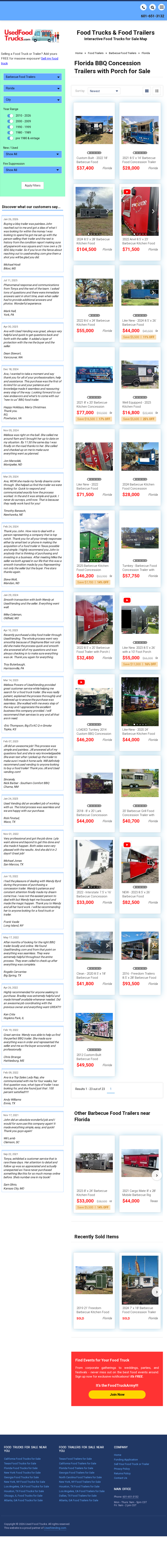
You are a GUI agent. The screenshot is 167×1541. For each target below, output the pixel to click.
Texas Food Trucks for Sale (20, 1463)
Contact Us (120, 1477)
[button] (107, 130)
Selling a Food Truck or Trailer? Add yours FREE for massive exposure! (29, 58)
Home (117, 1454)
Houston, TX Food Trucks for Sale (24, 1491)
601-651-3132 (130, 1496)
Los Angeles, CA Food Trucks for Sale (26, 1486)
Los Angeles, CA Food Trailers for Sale (81, 1491)
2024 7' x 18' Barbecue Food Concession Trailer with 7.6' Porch (139, 1312)
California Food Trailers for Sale (77, 1463)
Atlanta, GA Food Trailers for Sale (78, 1500)
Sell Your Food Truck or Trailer (131, 1464)
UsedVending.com (55, 1527)
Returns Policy (122, 1473)
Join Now (117, 1394)
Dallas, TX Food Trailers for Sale (78, 1495)
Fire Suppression (14, 163)
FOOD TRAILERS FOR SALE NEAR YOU (81, 1449)
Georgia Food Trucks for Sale (21, 1477)
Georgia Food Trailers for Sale (76, 1472)
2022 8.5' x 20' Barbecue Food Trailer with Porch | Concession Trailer (93, 652)
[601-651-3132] (143, 7)
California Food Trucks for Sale (22, 1458)
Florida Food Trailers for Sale (76, 1468)
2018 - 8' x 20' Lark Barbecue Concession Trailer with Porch (92, 815)
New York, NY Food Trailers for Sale (80, 1481)
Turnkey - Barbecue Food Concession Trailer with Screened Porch (139, 570)
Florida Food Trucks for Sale (20, 1468)
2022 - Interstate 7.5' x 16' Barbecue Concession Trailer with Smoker (94, 896)
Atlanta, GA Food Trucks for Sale (23, 1500)
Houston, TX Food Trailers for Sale (79, 1486)
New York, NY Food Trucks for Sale (24, 1481)
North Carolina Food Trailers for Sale (80, 1477)
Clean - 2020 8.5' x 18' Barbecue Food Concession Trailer (91, 978)
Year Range (10, 109)
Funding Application (126, 1459)
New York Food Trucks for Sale (22, 1472)
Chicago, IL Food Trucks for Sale (23, 1495)
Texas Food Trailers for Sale (75, 1458)
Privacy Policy (122, 1468)
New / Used (10, 147)
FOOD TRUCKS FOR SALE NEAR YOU (25, 1449)
